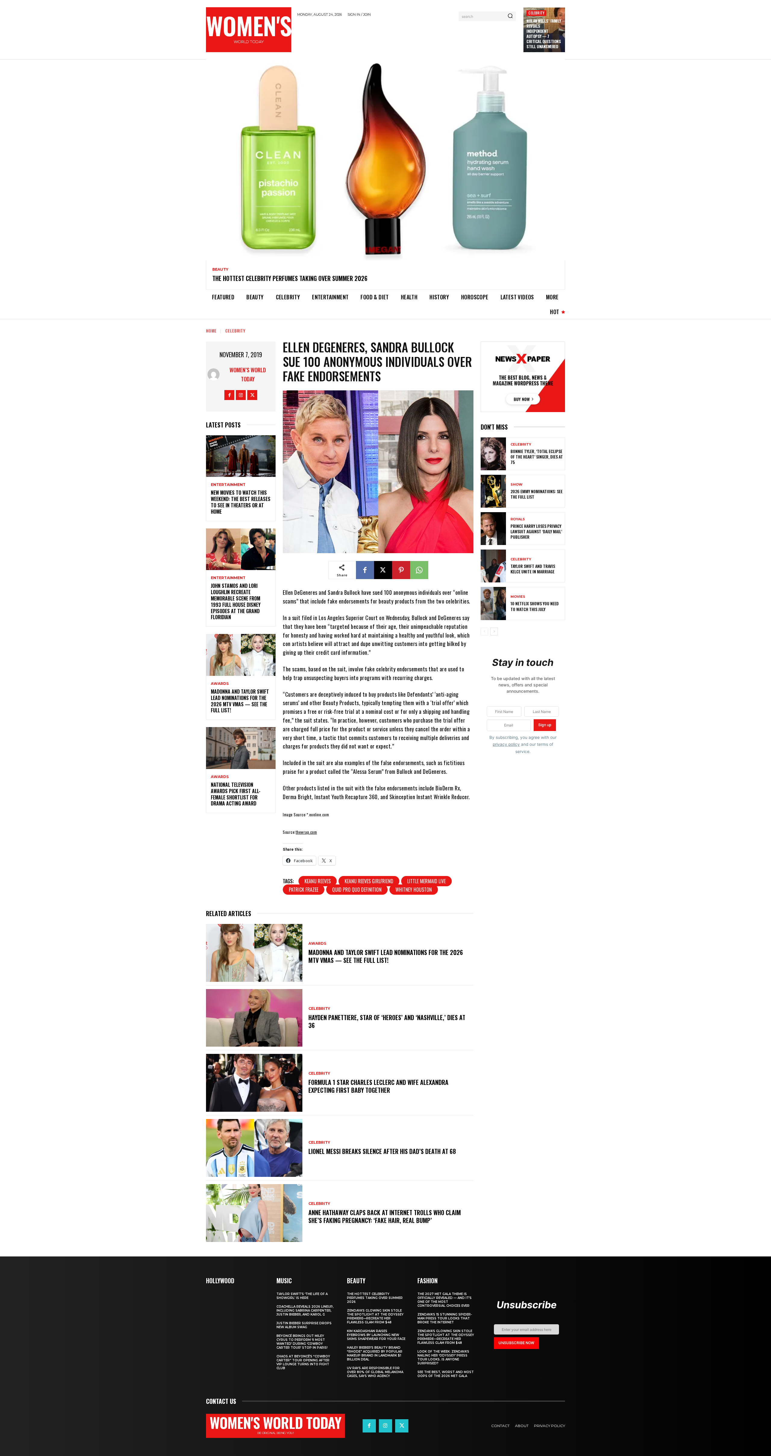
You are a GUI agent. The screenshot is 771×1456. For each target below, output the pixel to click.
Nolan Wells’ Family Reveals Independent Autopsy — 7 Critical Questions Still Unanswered (543, 33)
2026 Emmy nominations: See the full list (536, 494)
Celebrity (536, 12)
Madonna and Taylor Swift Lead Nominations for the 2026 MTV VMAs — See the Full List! (240, 701)
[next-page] (494, 631)
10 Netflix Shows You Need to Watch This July (534, 606)
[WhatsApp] (419, 570)
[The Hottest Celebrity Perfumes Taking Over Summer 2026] (385, 160)
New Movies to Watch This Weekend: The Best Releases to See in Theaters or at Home (240, 502)
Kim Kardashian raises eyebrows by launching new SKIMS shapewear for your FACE (376, 1335)
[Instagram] (241, 395)
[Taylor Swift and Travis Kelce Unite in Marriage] (493, 566)
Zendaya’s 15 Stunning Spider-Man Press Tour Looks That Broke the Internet (444, 1318)
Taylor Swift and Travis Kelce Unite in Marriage (532, 569)
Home (211, 330)
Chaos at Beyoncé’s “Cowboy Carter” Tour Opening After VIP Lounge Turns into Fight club (303, 1362)
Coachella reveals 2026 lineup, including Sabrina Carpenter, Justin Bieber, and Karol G (304, 1310)
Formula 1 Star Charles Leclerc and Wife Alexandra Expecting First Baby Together (378, 1086)
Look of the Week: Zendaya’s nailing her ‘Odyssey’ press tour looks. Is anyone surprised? (443, 1357)
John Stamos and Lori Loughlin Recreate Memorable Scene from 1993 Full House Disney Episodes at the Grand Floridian (236, 601)
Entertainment (228, 485)
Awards (220, 683)
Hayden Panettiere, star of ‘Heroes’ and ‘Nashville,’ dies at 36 (386, 1021)
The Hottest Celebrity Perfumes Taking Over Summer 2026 (289, 278)
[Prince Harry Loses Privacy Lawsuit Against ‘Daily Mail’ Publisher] (493, 528)
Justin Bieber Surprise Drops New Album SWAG (304, 1325)
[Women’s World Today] (215, 374)
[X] (252, 395)
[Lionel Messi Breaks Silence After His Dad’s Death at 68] (254, 1148)
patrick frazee (303, 889)
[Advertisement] (407, 37)
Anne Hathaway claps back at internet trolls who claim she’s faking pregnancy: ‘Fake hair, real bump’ (384, 1216)
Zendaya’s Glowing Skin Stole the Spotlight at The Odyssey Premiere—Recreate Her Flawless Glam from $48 (375, 1316)
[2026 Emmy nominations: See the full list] (493, 491)
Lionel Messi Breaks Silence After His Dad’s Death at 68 (382, 1151)
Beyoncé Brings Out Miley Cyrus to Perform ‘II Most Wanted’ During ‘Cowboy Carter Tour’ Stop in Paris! (302, 1342)
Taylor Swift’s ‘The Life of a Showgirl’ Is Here (302, 1296)
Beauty (220, 269)
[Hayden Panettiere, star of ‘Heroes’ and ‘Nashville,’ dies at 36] (254, 1018)
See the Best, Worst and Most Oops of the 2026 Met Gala (445, 1374)
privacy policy (506, 744)
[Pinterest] (401, 570)
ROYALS (517, 519)
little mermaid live (426, 881)
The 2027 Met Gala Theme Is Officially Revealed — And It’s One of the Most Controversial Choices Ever (444, 1300)
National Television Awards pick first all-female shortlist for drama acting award (236, 794)
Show (516, 484)
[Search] (510, 16)
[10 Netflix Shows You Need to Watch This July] (493, 603)
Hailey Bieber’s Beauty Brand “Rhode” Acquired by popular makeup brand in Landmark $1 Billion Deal (374, 1353)
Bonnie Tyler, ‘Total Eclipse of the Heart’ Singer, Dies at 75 (536, 456)
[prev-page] (484, 631)
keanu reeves (317, 881)
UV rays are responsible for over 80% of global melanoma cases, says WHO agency (375, 1372)
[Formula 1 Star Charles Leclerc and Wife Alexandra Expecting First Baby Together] (254, 1083)
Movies (517, 596)
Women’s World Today (247, 374)
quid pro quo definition (357, 889)
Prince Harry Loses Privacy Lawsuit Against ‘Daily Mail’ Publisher (536, 531)
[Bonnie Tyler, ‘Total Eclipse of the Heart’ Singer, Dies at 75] (493, 453)
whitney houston (413, 889)
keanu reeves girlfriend (369, 881)
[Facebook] (229, 395)
